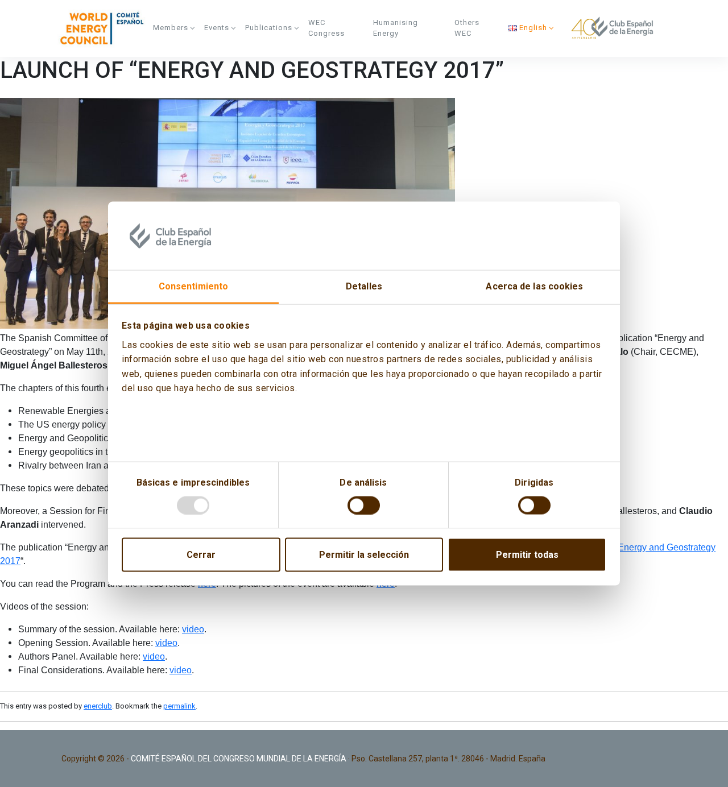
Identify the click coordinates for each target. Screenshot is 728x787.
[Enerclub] (104, 28)
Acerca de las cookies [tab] (534, 286)
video (193, 629)
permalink (179, 706)
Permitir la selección (364, 554)
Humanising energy (395, 28)
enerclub (98, 706)
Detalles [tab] (364, 286)
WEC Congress (326, 28)
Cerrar (201, 554)
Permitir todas (527, 554)
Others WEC (466, 28)
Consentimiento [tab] (193, 286)
